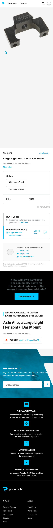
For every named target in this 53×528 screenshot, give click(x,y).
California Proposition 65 (29, 340)
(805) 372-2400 (24, 251)
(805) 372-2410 (24, 254)
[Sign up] (47, 384)
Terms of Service (17, 266)
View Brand (43, 153)
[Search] (43, 3)
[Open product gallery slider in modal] (6, 53)
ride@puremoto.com (27, 257)
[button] (26, 230)
